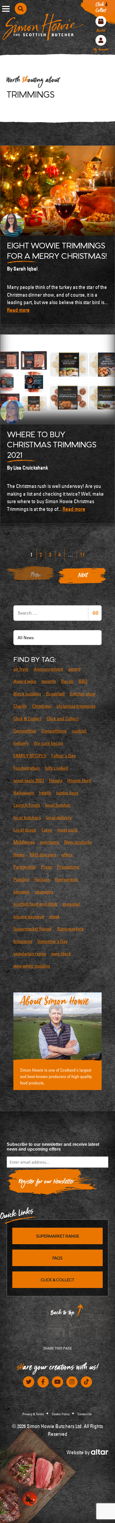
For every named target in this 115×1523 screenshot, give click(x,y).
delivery (21, 743)
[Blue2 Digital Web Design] (99, 1451)
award (74, 669)
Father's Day (63, 756)
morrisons (49, 842)
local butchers (27, 818)
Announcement (48, 669)
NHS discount (43, 855)
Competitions (54, 731)
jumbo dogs (67, 793)
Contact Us (84, 1414)
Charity (20, 706)
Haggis (55, 781)
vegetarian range (29, 954)
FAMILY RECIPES (29, 756)
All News (26, 637)
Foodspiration (26, 768)
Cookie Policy (61, 1414)
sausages (44, 892)
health (45, 793)
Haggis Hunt (79, 781)
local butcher (58, 805)
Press (46, 867)
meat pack (67, 830)
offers (66, 855)
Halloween (23, 793)
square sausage (28, 917)
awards (48, 681)
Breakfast (55, 694)
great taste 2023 (28, 781)
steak (54, 917)
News (19, 855)
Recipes (42, 879)
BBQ (83, 681)
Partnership (24, 867)
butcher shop (82, 694)
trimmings (22, 941)
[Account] (100, 40)
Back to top (62, 1314)
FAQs (57, 1257)
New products (77, 842)
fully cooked (56, 768)
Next (82, 576)
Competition (24, 731)
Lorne (46, 830)
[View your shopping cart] (100, 21)
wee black (61, 954)
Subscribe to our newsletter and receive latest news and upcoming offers (53, 1146)
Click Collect (102, 8)
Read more (18, 310)
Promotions (68, 867)
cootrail (79, 731)
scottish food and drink (35, 904)
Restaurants (66, 879)
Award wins (24, 681)
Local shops (24, 830)
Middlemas (24, 842)
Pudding (21, 879)
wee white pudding (31, 966)
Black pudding (27, 694)
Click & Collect (27, 719)
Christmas (41, 706)
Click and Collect (63, 719)
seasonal (71, 904)
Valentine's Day (52, 941)
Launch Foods (26, 805)
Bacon (67, 681)
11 (82, 554)
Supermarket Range (32, 929)
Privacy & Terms (33, 1414)
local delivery (59, 818)
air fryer (21, 669)
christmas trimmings (75, 706)
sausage (21, 892)
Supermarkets (70, 929)
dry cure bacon (48, 743)
